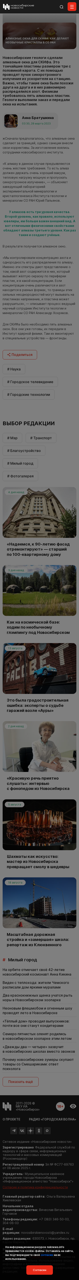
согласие (47, 1255)
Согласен (39, 1270)
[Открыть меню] (72, 6)
